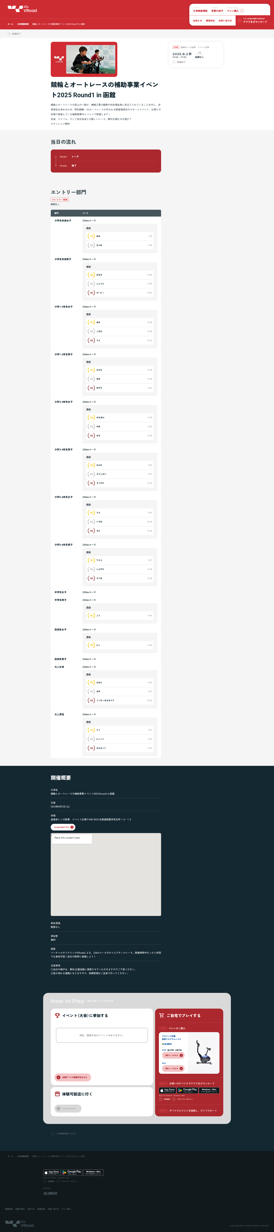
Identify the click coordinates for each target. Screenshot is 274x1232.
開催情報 (9, 1209)
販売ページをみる (171, 1055)
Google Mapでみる (61, 827)
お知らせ (197, 20)
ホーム (10, 24)
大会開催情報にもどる (66, 1133)
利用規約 (167, 1099)
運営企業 (41, 1209)
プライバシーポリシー (185, 1099)
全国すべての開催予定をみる (74, 1077)
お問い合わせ (225, 20)
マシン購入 (66, 1209)
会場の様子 (217, 9)
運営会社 (210, 20)
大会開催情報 (23, 24)
